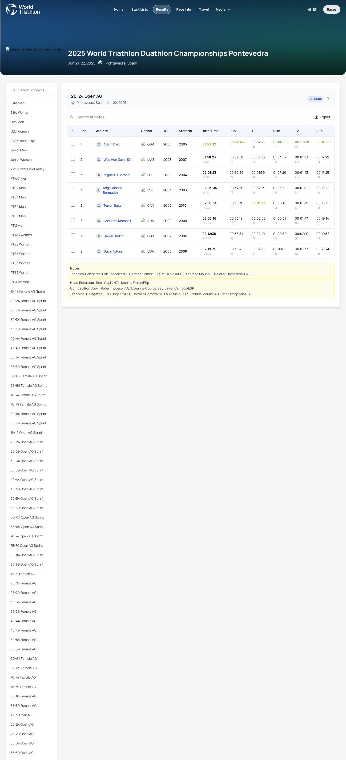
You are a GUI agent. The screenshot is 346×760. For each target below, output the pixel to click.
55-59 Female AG (23, 649)
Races (332, 9)
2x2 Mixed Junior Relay (27, 169)
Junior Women (21, 159)
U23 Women (20, 131)
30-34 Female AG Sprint (28, 319)
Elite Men (17, 103)
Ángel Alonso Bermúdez (112, 190)
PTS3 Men (18, 197)
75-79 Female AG (23, 686)
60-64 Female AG (24, 658)
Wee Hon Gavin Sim (118, 159)
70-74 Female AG (23, 677)
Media (220, 9)
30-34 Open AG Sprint (27, 460)
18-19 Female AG (23, 573)
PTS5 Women (20, 272)
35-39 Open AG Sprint (27, 470)
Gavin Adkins (113, 251)
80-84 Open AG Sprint (27, 555)
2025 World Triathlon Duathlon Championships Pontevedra (168, 53)
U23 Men (17, 122)
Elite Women (20, 112)
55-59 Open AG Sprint (27, 508)
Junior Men (19, 150)
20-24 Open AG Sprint (27, 442)
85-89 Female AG (23, 705)
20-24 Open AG (22, 724)
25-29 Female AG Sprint (28, 310)
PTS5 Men (18, 216)
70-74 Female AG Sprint (28, 395)
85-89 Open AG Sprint (27, 564)
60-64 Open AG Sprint (27, 517)
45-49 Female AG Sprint (28, 348)
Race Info (183, 9)
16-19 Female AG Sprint (28, 291)
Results (162, 9)
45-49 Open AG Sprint (27, 489)
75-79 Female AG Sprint (28, 404)
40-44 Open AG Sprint (27, 479)
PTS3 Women (20, 253)
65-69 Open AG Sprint (27, 526)
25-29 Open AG (22, 734)
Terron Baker (113, 205)
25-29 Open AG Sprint (27, 451)
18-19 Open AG (21, 715)
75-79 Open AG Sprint (27, 545)
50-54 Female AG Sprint (28, 357)
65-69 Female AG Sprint (29, 385)
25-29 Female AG (23, 592)
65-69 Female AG (24, 668)
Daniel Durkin (113, 236)
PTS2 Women (20, 244)
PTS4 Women (20, 263)
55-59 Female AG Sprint (28, 366)
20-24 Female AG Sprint (28, 300)
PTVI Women (20, 282)
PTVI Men (17, 225)
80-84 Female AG (23, 696)
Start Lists (139, 9)
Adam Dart (112, 144)
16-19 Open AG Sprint (26, 432)
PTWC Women (21, 235)
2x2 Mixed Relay (23, 140)
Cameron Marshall (117, 220)
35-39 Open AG (22, 752)
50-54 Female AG (23, 639)
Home (118, 9)
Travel (204, 9)
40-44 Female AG (23, 621)
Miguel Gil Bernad (116, 175)
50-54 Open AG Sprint (27, 498)
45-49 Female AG (23, 630)
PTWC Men (19, 178)
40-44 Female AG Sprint (28, 338)
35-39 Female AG (23, 611)
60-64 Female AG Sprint (29, 376)
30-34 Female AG (23, 602)
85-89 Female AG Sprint (28, 423)
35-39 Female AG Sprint (28, 329)
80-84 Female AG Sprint (28, 413)
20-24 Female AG (23, 583)
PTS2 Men (18, 187)
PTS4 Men (18, 206)
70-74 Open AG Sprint (27, 536)
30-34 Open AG (22, 743)
